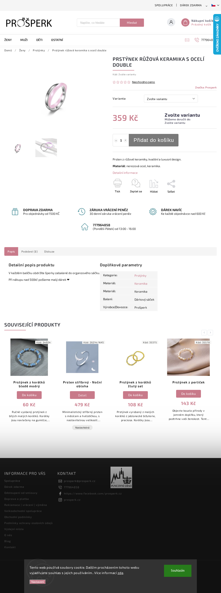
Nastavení (37, 582)
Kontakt (10, 547)
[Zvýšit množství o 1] (126, 141)
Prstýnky (140, 275)
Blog (7, 541)
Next (211, 332)
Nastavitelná (29, 427)
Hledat (132, 22)
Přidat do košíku (154, 140)
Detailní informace (125, 172)
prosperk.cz (72, 499)
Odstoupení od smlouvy (21, 492)
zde (120, 573)
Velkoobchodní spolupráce (23, 511)
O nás (8, 535)
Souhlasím (178, 570)
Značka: (206, 87)
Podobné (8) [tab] (29, 251)
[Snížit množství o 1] (116, 141)
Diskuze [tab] (49, 251)
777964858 (71, 487)
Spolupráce (164, 5)
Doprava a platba (16, 498)
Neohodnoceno (143, 82)
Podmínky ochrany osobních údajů (28, 523)
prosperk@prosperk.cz (79, 481)
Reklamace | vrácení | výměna (25, 505)
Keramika (140, 283)
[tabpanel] (29, 388)
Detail (29, 395)
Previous (205, 332)
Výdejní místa (14, 529)
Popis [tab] (11, 251)
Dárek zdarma (191, 5)
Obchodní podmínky (18, 517)
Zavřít (203, 199)
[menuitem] (10, 40)
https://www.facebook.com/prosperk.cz (93, 493)
